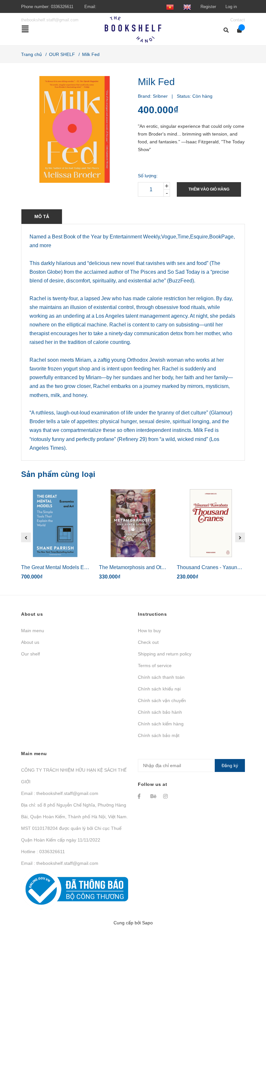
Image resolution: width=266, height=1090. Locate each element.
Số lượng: (148, 175)
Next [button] (240, 537)
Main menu (32, 630)
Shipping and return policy (164, 653)
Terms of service (155, 665)
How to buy (149, 630)
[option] (55, 537)
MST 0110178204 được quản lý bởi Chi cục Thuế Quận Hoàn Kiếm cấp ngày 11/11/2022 (71, 834)
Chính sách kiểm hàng (161, 723)
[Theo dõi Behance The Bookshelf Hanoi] (154, 796)
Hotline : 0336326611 (43, 851)
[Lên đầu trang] (248, 1058)
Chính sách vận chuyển (162, 700)
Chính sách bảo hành (160, 712)
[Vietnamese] (170, 6)
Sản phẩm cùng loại (58, 474)
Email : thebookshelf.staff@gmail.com (59, 793)
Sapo (147, 922)
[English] (187, 6)
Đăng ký (230, 765)
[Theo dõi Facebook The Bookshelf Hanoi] (141, 796)
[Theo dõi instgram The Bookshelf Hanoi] (166, 796)
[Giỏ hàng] (237, 30)
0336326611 (62, 6)
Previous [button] (26, 537)
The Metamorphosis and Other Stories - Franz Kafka (158, 567)
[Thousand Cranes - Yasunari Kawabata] (211, 523)
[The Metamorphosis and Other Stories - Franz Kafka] (133, 523)
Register (208, 6)
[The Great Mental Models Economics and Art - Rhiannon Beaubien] (55, 523)
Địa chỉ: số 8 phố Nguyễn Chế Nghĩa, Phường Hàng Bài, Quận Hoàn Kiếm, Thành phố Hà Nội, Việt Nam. (74, 810)
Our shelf (30, 653)
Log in (231, 6)
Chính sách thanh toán (161, 677)
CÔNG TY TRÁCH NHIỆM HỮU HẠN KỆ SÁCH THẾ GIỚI (74, 775)
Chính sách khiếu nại (159, 688)
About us (30, 642)
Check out (148, 642)
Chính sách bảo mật (158, 735)
